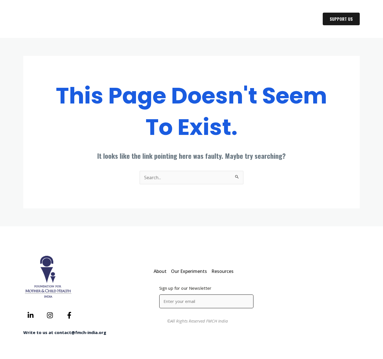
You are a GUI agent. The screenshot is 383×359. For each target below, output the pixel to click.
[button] (275, 19)
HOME (201, 19)
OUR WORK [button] (261, 19)
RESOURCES (300, 19)
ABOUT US (228, 19)
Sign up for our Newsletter (185, 288)
